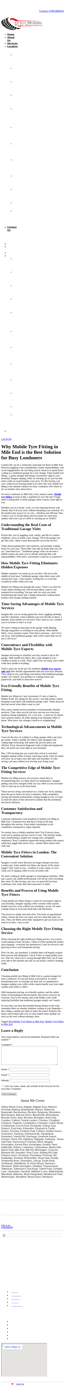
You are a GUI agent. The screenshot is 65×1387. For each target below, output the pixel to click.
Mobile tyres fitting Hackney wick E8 (17, 150)
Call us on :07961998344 (7, 1226)
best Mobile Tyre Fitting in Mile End (26, 1021)
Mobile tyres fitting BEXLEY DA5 (18, 60)
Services (12, 43)
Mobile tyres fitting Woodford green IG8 (18, 134)
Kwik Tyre (20, 1384)
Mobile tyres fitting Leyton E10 (16, 181)
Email (5, 1075)
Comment (6, 1044)
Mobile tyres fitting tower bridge (16, 87)
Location (12, 46)
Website (5, 1080)
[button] (3, 235)
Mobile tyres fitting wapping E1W (17, 194)
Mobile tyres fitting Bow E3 (16, 100)
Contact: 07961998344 (51, 11)
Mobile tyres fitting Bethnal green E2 (17, 166)
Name (5, 1069)
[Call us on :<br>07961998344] (3, 1218)
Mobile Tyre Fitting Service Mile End (16, 218)
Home (10, 34)
